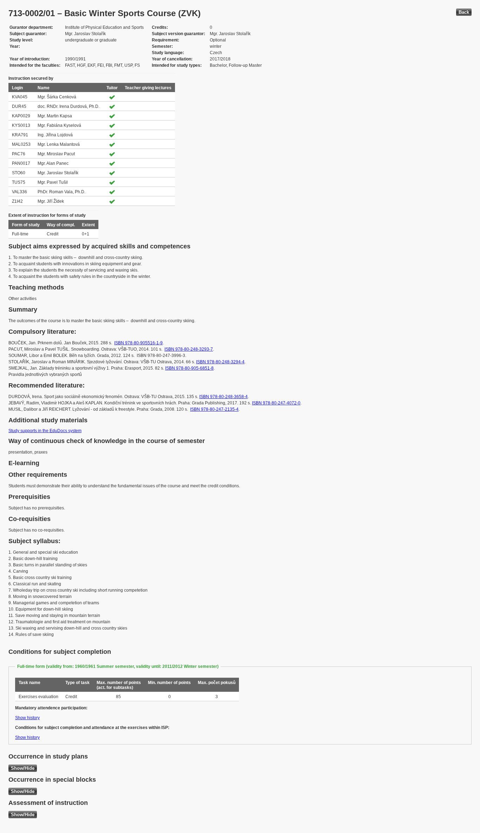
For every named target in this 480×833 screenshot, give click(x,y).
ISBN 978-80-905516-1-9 (138, 342)
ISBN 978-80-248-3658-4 (223, 396)
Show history (27, 717)
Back (464, 12)
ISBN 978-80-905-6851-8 (189, 368)
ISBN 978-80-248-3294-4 (220, 361)
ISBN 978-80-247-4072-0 (276, 403)
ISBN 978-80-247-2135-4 (214, 409)
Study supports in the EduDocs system (45, 430)
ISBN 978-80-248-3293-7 (188, 349)
